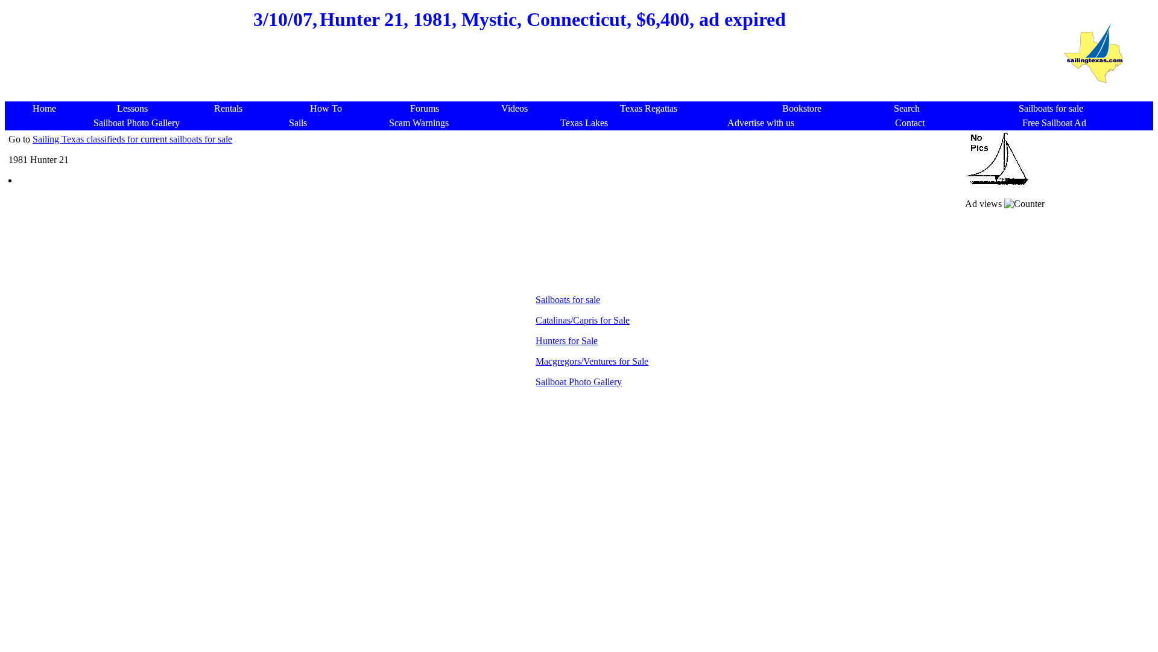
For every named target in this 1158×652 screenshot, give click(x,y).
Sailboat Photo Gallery (579, 382)
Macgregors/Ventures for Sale (592, 361)
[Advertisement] (519, 72)
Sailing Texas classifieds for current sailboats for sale (132, 139)
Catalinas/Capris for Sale (583, 320)
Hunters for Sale (567, 341)
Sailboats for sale (568, 300)
